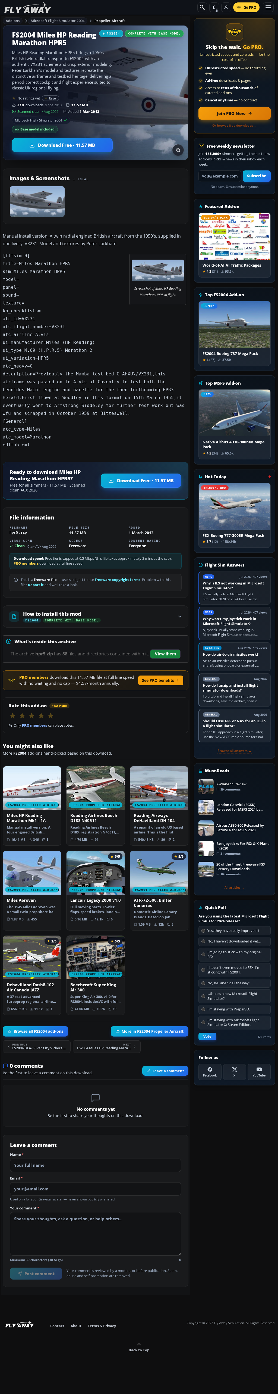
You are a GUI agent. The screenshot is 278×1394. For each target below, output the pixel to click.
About (76, 1325)
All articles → (235, 887)
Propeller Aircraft (109, 20)
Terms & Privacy (102, 1325)
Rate (52, 98)
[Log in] (226, 7)
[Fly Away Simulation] (27, 7)
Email (16, 1178)
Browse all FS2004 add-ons (38, 1031)
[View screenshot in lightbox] (178, 150)
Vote (207, 1036)
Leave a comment (168, 1070)
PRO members (26, 563)
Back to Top (139, 1350)
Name (17, 1155)
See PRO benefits (158, 680)
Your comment (24, 1208)
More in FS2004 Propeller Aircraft (153, 1031)
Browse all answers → (234, 751)
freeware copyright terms (117, 579)
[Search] (202, 7)
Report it (36, 585)
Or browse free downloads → (234, 125)
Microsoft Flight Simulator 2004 (57, 20)
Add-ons (13, 20)
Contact (57, 1325)
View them (165, 654)
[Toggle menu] (268, 7)
